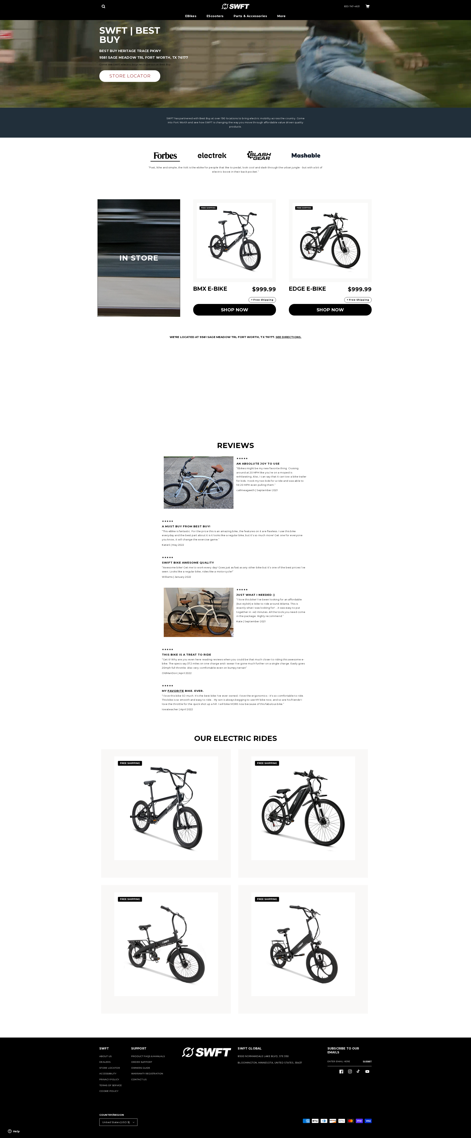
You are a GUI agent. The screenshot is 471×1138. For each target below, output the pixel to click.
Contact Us (138, 1079)
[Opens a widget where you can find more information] (14, 1131)
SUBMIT (367, 1061)
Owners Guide (140, 1067)
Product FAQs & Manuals (148, 1056)
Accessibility (107, 1073)
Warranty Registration (147, 1073)
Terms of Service (110, 1085)
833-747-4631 (352, 6)
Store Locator (109, 1067)
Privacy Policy (109, 1079)
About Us (105, 1056)
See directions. (288, 337)
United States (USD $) (116, 1122)
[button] (103, 6)
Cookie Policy (108, 1091)
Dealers (104, 1062)
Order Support (141, 1062)
